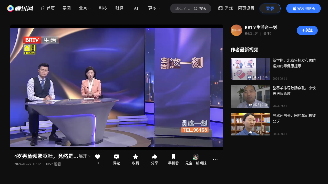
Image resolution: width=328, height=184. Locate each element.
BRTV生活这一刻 (261, 27)
